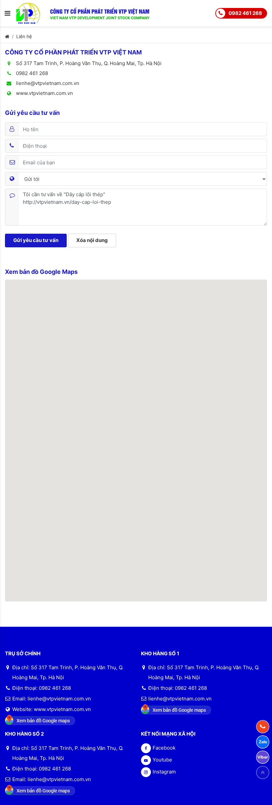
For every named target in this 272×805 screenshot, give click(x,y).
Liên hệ (24, 36)
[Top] (263, 772)
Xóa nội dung (92, 240)
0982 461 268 (245, 13)
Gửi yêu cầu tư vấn (35, 240)
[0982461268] (263, 727)
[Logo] (33, 13)
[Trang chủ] (7, 36)
